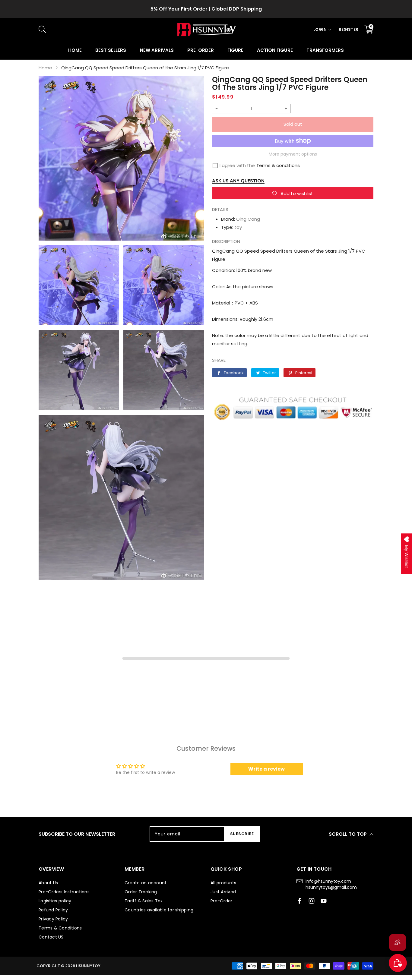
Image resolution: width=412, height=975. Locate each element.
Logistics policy (55, 901)
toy (238, 227)
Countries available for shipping (159, 910)
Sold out (293, 124)
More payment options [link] (293, 154)
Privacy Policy (53, 919)
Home (75, 50)
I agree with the (237, 165)
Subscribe (242, 834)
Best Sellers (110, 50)
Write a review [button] (266, 768)
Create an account (145, 883)
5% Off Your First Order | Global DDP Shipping (206, 8)
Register (348, 29)
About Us (48, 883)
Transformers (325, 50)
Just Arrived (223, 892)
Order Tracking (141, 892)
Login (320, 29)
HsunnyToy (88, 966)
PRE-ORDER (200, 50)
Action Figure (275, 50)
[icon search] (139, 30)
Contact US (51, 937)
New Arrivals (157, 50)
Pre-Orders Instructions (64, 892)
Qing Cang (248, 219)
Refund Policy (53, 910)
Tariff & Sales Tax (144, 901)
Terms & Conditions (60, 928)
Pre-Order (221, 901)
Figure (235, 50)
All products (223, 883)
